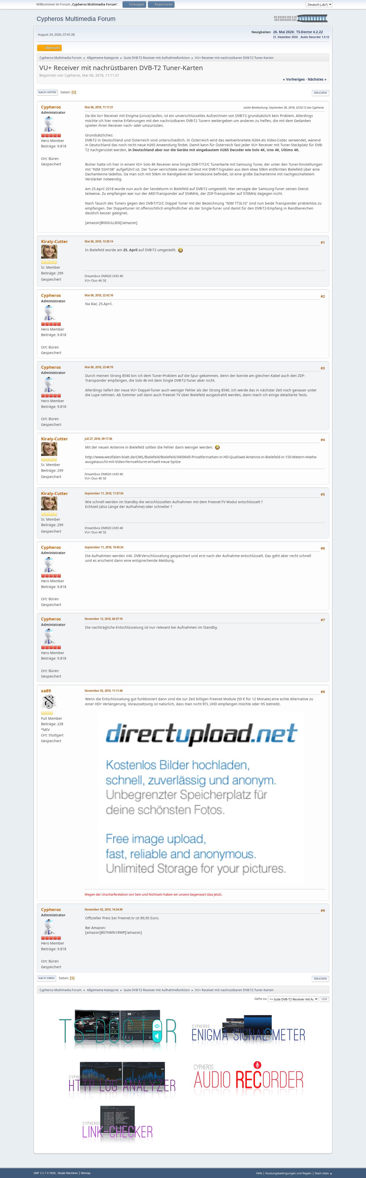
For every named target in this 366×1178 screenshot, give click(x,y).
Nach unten (47, 92)
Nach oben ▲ (323, 1173)
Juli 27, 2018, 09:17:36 (98, 439)
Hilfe (259, 1173)
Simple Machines (68, 1173)
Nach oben (46, 978)
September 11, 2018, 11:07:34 (104, 493)
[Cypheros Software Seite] (43, 152)
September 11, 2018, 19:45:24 (104, 547)
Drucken (320, 93)
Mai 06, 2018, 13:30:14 (99, 241)
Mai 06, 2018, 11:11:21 (99, 107)
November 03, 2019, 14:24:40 (103, 909)
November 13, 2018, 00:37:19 (103, 619)
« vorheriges (294, 79)
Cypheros (51, 107)
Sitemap (85, 1173)
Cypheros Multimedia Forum (76, 18)
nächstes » (317, 79)
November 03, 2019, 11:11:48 (103, 691)
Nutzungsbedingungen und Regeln (288, 1173)
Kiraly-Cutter (54, 241)
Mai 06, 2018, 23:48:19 (99, 367)
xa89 (46, 691)
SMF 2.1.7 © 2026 (45, 1173)
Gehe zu (260, 999)
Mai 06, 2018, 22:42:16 (99, 295)
